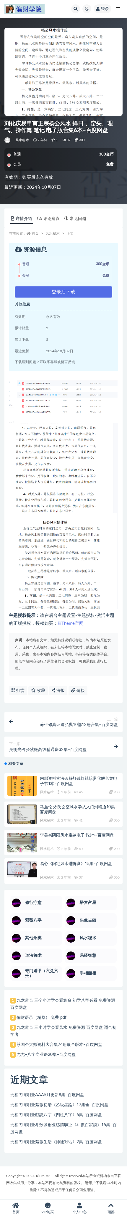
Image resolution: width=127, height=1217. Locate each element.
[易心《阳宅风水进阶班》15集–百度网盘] (22, 869)
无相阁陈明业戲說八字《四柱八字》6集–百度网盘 (56, 1115)
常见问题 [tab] (78, 219)
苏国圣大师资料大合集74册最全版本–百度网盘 (59, 1045)
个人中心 (79, 1212)
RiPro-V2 (43, 1176)
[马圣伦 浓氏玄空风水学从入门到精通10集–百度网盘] (22, 814)
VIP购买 (47, 1212)
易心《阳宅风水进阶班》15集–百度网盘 (76, 864)
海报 (60, 691)
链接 (80, 691)
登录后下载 (63, 292)
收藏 (40, 691)
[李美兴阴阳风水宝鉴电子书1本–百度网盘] (22, 847)
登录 (105, 9)
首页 (35, 233)
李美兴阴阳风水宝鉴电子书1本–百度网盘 (77, 835)
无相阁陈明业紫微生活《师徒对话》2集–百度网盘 (56, 1142)
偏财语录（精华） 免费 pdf (41, 1018)
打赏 (20, 691)
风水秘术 (22, 140)
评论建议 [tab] (51, 219)
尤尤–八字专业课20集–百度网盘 (46, 1055)
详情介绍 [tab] (24, 219)
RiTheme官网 (71, 623)
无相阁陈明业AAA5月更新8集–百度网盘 (47, 1095)
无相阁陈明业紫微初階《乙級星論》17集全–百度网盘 (59, 1105)
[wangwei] (7, 140)
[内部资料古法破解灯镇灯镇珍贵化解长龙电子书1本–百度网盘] (22, 790)
